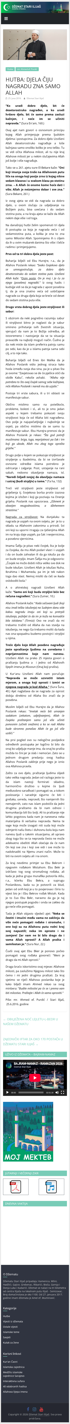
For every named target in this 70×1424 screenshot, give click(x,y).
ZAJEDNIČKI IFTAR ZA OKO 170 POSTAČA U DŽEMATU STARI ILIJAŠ (33, 1041)
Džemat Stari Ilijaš (35, 98)
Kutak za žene (11, 1342)
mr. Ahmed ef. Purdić (27, 69)
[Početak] (7, 1092)
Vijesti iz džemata (13, 1321)
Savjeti (7, 1337)
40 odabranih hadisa (15, 1386)
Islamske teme (11, 1332)
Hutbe (10, 69)
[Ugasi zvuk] (57, 1092)
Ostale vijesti (10, 1326)
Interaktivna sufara (14, 1381)
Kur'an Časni (10, 1361)
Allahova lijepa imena (15, 1391)
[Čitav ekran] (62, 1092)
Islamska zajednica (13, 1367)
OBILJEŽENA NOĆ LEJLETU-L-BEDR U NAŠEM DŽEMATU (30, 1021)
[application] (35, 1078)
